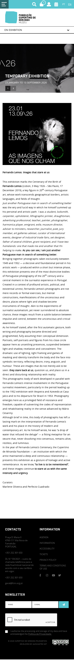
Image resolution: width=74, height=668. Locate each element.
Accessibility (47, 548)
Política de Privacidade (40, 633)
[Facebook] (42, 575)
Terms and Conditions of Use (53, 567)
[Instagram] (48, 575)
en (69, 4)
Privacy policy (48, 559)
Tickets (44, 554)
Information (47, 542)
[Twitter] (60, 575)
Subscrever (64, 604)
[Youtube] (54, 575)
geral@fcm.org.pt (14, 583)
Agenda (44, 537)
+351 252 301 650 (13, 577)
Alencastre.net (40, 644)
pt (63, 4)
